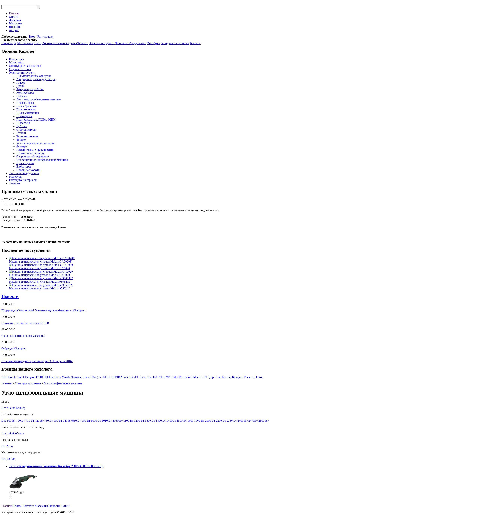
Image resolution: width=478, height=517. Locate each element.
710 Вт (30, 420)
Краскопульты (25, 163)
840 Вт (67, 420)
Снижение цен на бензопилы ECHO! (25, 323)
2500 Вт (263, 420)
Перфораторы (25, 102)
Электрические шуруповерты (35, 149)
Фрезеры (22, 146)
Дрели (20, 86)
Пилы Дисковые (26, 106)
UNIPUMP (163, 377)
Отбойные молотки (28, 169)
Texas (142, 377)
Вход (32, 36)
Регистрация (45, 36)
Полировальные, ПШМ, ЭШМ (35, 119)
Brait (19, 377)
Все (3, 408)
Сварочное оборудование (32, 156)
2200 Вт (221, 420)
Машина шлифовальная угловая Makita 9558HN (39, 288)
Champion (29, 377)
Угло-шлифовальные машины (35, 143)
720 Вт (39, 420)
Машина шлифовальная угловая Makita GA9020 (39, 275)
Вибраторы (23, 166)
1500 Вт (182, 420)
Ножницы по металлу (30, 153)
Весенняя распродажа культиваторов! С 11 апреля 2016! (37, 361)
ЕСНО (203, 377)
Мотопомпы (25, 43)
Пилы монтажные (27, 112)
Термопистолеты (27, 136)
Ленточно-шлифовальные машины (38, 99)
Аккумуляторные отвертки (33, 75)
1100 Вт (128, 420)
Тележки (195, 43)
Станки (21, 133)
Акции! (14, 30)
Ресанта (249, 377)
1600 (190, 420)
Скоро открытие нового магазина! (23, 335)
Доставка (15, 20)
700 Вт (20, 420)
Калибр (226, 377)
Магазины (15, 23)
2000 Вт (210, 420)
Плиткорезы (24, 116)
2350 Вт (232, 420)
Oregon (96, 377)
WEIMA (193, 377)
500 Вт (11, 420)
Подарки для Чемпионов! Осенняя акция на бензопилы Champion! (43, 310)
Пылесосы (23, 122)
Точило (21, 139)
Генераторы (8, 43)
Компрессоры (25, 92)
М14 (10, 446)
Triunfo (151, 377)
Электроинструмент (102, 43)
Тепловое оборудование (130, 43)
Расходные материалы (175, 43)
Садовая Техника (77, 43)
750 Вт (48, 420)
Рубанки (21, 126)
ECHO (40, 377)
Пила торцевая (25, 109)
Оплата (13, 16)
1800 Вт (199, 420)
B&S (4, 377)
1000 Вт (96, 420)
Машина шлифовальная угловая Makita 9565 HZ (39, 281)
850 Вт (76, 420)
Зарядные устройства (30, 89)
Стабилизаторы (26, 129)
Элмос (259, 377)
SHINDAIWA (119, 377)
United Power (178, 377)
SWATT (133, 377)
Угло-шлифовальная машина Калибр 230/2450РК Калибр (56, 466)
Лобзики (21, 96)
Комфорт (237, 377)
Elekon (49, 377)
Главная (14, 13)
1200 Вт (139, 420)
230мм (11, 458)
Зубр (211, 377)
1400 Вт (161, 420)
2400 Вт (243, 420)
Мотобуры (153, 43)
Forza (57, 377)
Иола (218, 377)
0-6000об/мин (15, 433)
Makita (66, 377)
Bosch (12, 377)
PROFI (106, 377)
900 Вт (86, 420)
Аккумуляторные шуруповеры (35, 79)
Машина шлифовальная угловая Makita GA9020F (40, 261)
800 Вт (58, 420)
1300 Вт (150, 420)
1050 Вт (118, 420)
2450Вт (253, 420)
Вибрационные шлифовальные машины (42, 159)
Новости (14, 26)
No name (76, 377)
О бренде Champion (13, 348)
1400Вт (171, 420)
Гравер (20, 82)
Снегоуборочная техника (50, 43)
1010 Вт (107, 420)
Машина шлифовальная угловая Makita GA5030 (39, 268)
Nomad (86, 377)
